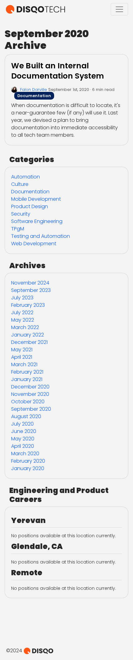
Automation (25, 176)
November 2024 (30, 282)
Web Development (33, 243)
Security (20, 213)
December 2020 (30, 386)
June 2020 (23, 431)
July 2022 (22, 312)
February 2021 (27, 371)
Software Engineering (36, 221)
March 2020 (25, 453)
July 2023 (22, 297)
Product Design (29, 206)
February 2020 (28, 461)
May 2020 (22, 438)
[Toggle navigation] (119, 9)
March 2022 (25, 327)
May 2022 (22, 320)
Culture (19, 184)
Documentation (34, 95)
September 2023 (31, 290)
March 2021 (24, 364)
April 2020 (22, 446)
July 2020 (22, 423)
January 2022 (27, 334)
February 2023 (28, 305)
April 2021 (21, 357)
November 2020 (30, 394)
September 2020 (31, 409)
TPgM (17, 228)
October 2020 (28, 401)
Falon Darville (33, 89)
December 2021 (29, 342)
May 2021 (21, 349)
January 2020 (27, 468)
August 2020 (26, 416)
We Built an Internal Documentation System (57, 70)
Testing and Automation (40, 236)
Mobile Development (36, 199)
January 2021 (26, 379)
